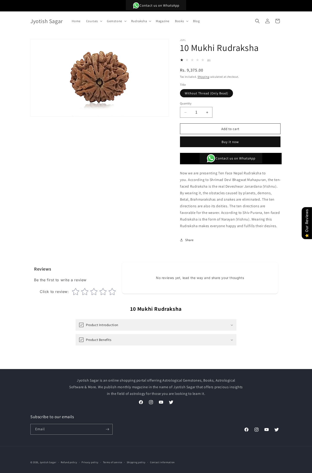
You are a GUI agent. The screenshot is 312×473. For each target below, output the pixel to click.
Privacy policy (90, 462)
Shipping (203, 76)
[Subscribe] (107, 429)
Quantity (185, 103)
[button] (93, 21)
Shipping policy (136, 462)
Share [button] (189, 240)
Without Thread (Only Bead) (206, 93)
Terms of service (112, 462)
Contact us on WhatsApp (159, 5)
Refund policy (69, 462)
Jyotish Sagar (48, 462)
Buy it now (230, 142)
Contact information (162, 462)
